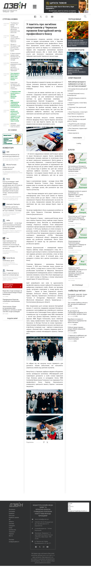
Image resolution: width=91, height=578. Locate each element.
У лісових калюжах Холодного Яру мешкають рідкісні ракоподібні (11, 214)
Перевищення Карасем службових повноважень (11, 300)
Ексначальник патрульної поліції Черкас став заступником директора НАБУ (12, 278)
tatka (8, 220)
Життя (11, 536)
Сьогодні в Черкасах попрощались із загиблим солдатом (10, 252)
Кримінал (11, 513)
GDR (7, 152)
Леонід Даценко (72, 175)
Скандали (12, 525)
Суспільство (12, 529)
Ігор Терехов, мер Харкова (76, 116)
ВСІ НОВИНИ (12, 130)
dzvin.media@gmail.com (42, 519)
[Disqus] (44, 467)
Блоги (79, 173)
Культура (11, 515)
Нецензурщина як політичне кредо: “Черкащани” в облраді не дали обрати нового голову (77, 244)
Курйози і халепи (14, 517)
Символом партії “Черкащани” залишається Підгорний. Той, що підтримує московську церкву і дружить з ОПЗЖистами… (77, 272)
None (8, 179)
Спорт (10, 527)
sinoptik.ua (84, 511)
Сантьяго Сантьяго (13, 204)
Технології (12, 531)
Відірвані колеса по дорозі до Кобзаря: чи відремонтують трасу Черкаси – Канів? (77, 193)
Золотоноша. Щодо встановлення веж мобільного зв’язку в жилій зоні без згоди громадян (12, 309)
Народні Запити (8, 286)
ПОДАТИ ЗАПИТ (12, 318)
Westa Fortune (11, 165)
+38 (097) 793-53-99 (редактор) (44, 522)
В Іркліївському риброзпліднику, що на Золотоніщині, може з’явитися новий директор (12, 198)
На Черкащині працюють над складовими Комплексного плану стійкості (12, 173)
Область (11, 521)
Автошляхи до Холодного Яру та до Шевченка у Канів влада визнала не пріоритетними (77, 168)
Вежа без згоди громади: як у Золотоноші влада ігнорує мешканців (12, 292)
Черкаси (11, 533)
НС (9, 519)
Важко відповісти (74, 133)
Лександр (9, 270)
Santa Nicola (10, 258)
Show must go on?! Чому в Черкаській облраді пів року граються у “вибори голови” (77, 218)
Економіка (12, 511)
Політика (11, 523)
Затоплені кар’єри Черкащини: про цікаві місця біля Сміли (11, 159)
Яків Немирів (71, 225)
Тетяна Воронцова (73, 200)
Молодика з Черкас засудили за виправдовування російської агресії (12, 232)
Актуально (12, 509)
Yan (7, 238)
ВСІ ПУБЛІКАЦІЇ (77, 285)
